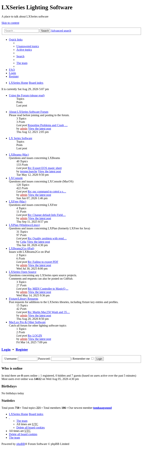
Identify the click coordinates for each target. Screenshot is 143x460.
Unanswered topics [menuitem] (27, 46)
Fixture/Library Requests (23, 298)
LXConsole (16, 178)
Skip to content (10, 22)
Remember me (81, 358)
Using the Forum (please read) (27, 95)
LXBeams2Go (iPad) (21, 248)
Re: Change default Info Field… (47, 215)
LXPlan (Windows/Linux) (24, 225)
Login (6, 349)
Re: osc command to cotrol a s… (47, 191)
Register (22, 349)
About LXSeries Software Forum (28, 111)
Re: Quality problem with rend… (47, 238)
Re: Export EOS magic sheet (45, 168)
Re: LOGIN (35, 335)
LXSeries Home (18, 414)
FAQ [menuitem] (12, 69)
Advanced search (61, 30)
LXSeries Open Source (22, 271)
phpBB (20, 443)
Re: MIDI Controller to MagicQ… (48, 288)
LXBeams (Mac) (19, 154)
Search (45, 30)
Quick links (16, 39)
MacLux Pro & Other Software (27, 322)
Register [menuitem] (14, 76)
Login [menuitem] (12, 73)
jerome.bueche (28, 171)
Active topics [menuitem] (24, 49)
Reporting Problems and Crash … (48, 125)
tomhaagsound (102, 407)
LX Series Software (20, 138)
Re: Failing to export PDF (43, 261)
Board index (36, 414)
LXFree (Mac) (17, 201)
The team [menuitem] (21, 63)
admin (23, 128)
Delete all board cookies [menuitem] (30, 427)
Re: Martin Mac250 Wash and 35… (49, 312)
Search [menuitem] (20, 56)
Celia (23, 241)
